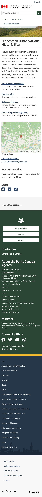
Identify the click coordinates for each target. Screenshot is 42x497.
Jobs (3, 361)
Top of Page (6, 491)
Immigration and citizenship (13, 366)
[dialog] (21, 137)
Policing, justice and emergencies (15, 409)
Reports (4, 287)
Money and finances (9, 423)
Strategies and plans (10, 284)
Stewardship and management (14, 112)
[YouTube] (17, 340)
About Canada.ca (11, 471)
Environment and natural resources (16, 394)
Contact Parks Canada (11, 253)
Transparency (7, 272)
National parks (8, 299)
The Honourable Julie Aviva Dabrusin (20, 325)
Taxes (3, 390)
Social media (9, 461)
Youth (3, 442)
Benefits (4, 380)
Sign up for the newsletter (13, 346)
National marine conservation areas (17, 303)
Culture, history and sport (12, 404)
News (4, 293)
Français (37, 2)
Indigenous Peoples (9, 432)
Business (5, 375)
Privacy (7, 480)
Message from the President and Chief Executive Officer (18, 276)
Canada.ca (5, 19)
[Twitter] (9, 190)
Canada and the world (10, 418)
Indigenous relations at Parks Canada (18, 281)
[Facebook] (3, 190)
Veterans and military (10, 437)
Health (4, 385)
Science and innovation (11, 428)
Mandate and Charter (11, 269)
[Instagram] (16, 190)
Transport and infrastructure (13, 413)
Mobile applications (12, 466)
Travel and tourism (9, 370)
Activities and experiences (12, 83)
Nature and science (10, 309)
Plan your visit (7, 94)
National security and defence (13, 399)
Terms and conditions (11, 290)
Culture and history (9, 102)
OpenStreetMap (25, 151)
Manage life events (9, 447)
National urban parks (11, 306)
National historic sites (12, 24)
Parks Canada (17, 19)
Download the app (9, 349)
